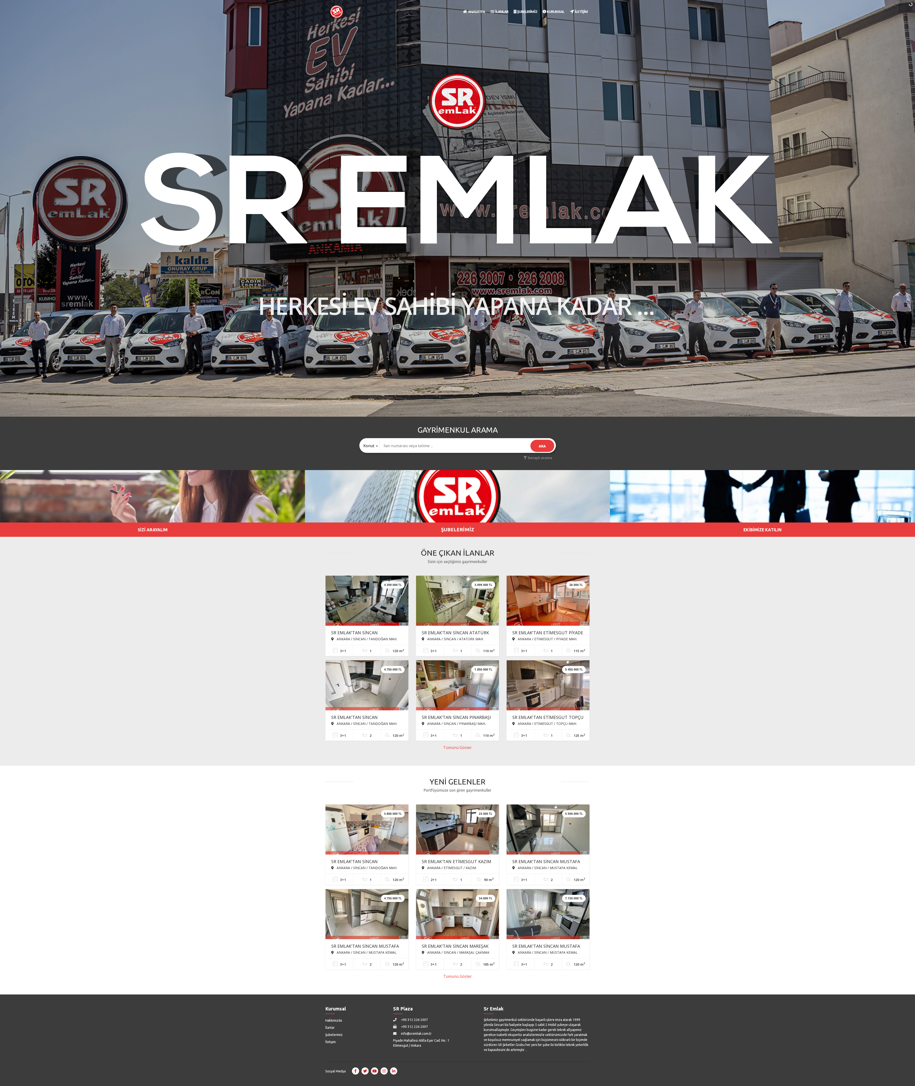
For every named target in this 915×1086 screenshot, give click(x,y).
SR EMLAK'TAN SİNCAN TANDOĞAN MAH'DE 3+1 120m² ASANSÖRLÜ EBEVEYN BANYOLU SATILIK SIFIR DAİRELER (364, 717)
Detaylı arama (539, 458)
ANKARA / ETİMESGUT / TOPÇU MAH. (547, 723)
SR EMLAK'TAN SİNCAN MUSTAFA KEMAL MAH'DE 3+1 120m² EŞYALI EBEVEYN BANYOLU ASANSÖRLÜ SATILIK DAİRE (546, 946)
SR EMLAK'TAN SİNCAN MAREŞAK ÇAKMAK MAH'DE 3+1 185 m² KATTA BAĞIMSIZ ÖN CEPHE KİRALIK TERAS (455, 946)
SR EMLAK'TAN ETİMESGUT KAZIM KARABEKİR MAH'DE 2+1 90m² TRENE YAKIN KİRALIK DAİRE (456, 862)
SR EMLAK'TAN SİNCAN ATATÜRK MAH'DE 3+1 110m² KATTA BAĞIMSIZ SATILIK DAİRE (455, 633)
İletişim (330, 1042)
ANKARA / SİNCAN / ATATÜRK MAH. (455, 639)
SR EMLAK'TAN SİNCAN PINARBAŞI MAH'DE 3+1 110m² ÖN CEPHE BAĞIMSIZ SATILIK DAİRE (456, 717)
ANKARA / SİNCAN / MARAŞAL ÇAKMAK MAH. (455, 952)
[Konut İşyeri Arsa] (370, 446)
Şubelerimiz (334, 1035)
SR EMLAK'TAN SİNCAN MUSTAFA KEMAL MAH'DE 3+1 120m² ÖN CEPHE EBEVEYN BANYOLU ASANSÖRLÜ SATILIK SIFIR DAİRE (546, 862)
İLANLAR (501, 11)
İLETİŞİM (581, 11)
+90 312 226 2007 (414, 1020)
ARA (542, 446)
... (526, 1050)
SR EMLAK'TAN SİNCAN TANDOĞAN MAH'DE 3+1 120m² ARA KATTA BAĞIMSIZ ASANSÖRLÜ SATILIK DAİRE (366, 633)
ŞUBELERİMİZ (526, 11)
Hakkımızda (333, 1020)
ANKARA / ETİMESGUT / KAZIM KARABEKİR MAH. (449, 868)
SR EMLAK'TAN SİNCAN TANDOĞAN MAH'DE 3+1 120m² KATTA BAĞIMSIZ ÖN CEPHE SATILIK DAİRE (363, 862)
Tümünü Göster (457, 747)
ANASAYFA (476, 11)
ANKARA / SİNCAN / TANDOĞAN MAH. (366, 639)
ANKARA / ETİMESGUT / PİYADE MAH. (547, 639)
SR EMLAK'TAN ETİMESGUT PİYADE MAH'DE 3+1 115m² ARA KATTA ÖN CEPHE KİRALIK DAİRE (547, 633)
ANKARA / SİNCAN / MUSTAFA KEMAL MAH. (545, 868)
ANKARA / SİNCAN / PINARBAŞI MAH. (456, 723)
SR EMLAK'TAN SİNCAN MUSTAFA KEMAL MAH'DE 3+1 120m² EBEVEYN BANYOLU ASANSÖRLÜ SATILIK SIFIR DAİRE (365, 946)
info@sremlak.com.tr (416, 1033)
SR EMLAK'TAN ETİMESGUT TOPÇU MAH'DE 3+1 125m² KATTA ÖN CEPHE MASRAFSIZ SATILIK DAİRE (548, 717)
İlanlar (330, 1028)
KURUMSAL (555, 11)
